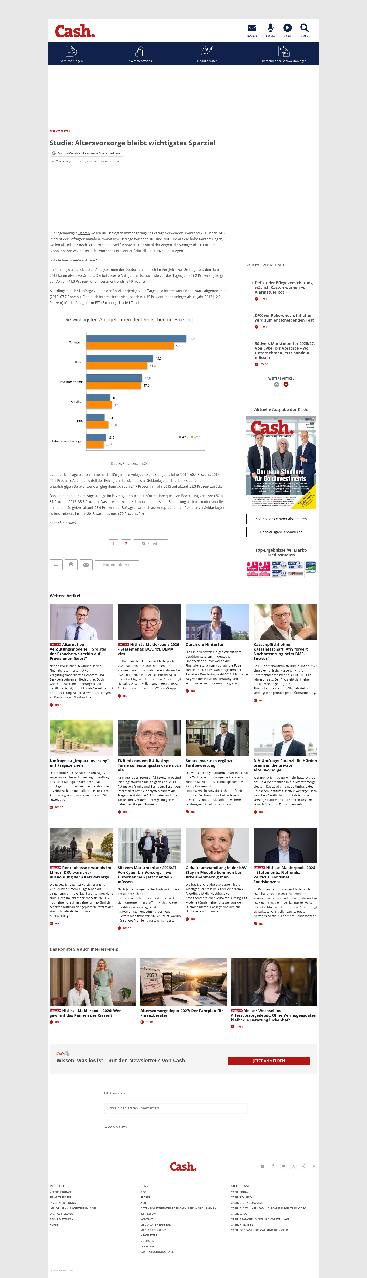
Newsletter (148, 1235)
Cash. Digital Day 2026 (247, 1203)
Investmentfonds (140, 61)
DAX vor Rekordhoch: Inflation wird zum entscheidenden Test (284, 318)
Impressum (148, 1214)
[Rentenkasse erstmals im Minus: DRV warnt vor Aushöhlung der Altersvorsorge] (81, 845)
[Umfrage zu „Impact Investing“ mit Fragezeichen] (81, 738)
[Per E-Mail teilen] (86, 564)
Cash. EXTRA (239, 1192)
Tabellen (147, 1246)
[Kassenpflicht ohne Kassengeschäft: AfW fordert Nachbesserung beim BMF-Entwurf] (285, 622)
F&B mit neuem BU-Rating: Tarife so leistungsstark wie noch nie (149, 765)
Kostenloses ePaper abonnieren (281, 519)
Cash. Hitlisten (242, 1224)
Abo (143, 1192)
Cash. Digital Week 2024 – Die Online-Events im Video (268, 1208)
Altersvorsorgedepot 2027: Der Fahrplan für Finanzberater (181, 1013)
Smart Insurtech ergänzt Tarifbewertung (209, 763)
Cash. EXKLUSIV (241, 1197)
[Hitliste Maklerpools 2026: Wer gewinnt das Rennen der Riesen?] (93, 982)
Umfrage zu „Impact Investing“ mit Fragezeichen (79, 763)
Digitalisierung (61, 1214)
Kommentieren (117, 564)
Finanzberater (207, 61)
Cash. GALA (239, 1214)
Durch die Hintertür (205, 644)
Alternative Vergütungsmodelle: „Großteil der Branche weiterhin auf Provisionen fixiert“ (79, 651)
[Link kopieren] (56, 564)
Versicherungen (71, 61)
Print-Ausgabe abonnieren (281, 532)
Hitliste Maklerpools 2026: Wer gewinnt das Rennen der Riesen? (85, 1013)
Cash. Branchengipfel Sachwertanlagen (261, 1219)
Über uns (147, 1241)
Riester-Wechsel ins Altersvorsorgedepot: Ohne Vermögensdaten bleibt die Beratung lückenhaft (273, 1015)
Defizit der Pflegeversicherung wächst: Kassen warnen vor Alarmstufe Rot (284, 287)
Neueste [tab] (253, 265)
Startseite (151, 543)
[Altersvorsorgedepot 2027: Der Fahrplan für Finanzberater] (183, 982)
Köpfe (54, 1224)
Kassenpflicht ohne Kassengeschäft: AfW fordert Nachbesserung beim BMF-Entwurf (281, 651)
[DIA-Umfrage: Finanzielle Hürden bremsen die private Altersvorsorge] (285, 738)
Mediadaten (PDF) (153, 1230)
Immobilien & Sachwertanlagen (284, 61)
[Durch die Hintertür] (217, 622)
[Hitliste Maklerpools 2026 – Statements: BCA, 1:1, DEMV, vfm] (149, 622)
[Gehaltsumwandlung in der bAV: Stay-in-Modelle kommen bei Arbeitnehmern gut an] (217, 845)
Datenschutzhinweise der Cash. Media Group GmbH (178, 1208)
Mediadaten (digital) (155, 1224)
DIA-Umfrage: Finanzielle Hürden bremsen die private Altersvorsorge (285, 765)
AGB (143, 1203)
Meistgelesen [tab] (273, 265)
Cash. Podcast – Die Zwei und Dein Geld (259, 1230)
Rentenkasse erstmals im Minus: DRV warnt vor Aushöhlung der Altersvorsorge (80, 872)
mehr (264, 299)
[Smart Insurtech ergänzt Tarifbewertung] (217, 738)
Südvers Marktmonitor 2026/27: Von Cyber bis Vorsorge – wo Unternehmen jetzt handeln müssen (285, 350)
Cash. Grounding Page (157, 1252)
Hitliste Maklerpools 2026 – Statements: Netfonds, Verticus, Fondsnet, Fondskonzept (284, 874)
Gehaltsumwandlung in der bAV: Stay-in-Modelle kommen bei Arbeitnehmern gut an (217, 872)
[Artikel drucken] (71, 564)
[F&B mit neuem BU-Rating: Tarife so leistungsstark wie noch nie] (149, 738)
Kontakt (146, 1219)
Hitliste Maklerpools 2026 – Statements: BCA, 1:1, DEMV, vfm (148, 649)
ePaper (145, 1197)
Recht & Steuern (61, 1219)
